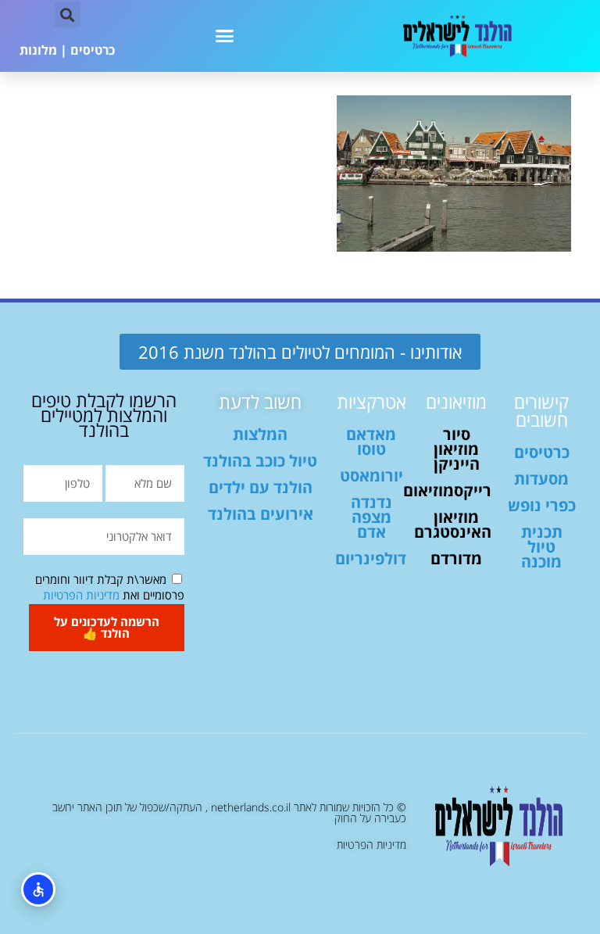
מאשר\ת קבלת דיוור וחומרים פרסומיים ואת (109, 587)
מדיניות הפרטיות (81, 595)
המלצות (260, 434)
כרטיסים (92, 50)
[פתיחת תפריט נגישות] (38, 889)
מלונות (38, 50)
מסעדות (541, 478)
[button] (225, 36)
